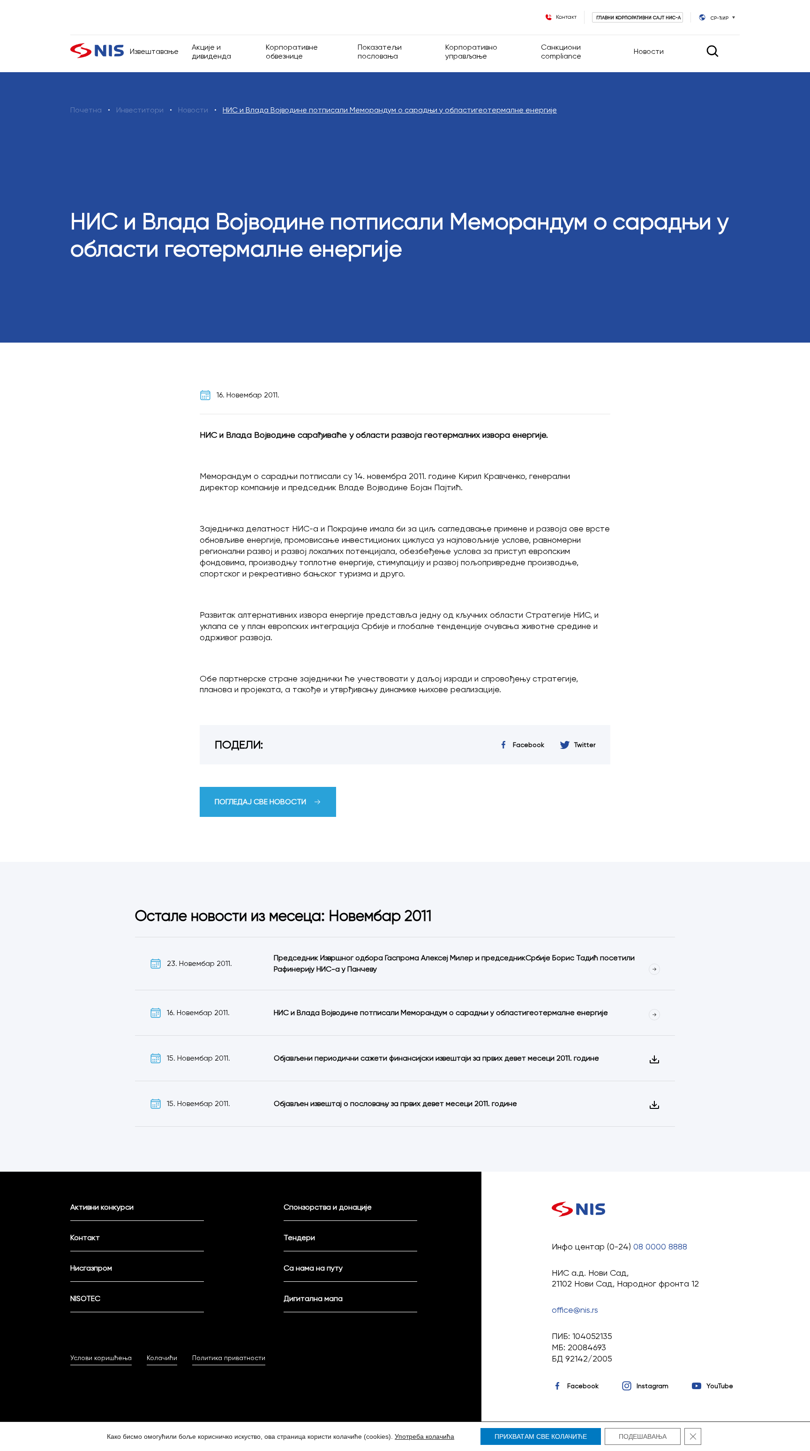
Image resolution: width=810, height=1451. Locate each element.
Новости (649, 51)
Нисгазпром (91, 1268)
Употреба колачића (424, 1436)
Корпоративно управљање (471, 51)
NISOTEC (85, 1298)
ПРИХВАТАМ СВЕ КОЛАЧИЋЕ (541, 1436)
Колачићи (162, 1357)
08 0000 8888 (660, 1246)
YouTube (719, 1386)
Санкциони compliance (561, 51)
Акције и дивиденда (211, 51)
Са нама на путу (313, 1268)
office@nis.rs (575, 1310)
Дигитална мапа (313, 1298)
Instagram (652, 1386)
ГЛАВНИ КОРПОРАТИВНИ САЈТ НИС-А (638, 17)
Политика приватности (228, 1357)
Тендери (299, 1237)
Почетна (86, 109)
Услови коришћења (101, 1357)
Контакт (85, 1237)
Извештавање (154, 51)
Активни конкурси (102, 1207)
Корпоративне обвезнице (292, 51)
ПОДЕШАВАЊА (643, 1436)
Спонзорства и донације (328, 1207)
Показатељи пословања (380, 51)
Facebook (583, 1386)
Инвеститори (140, 109)
